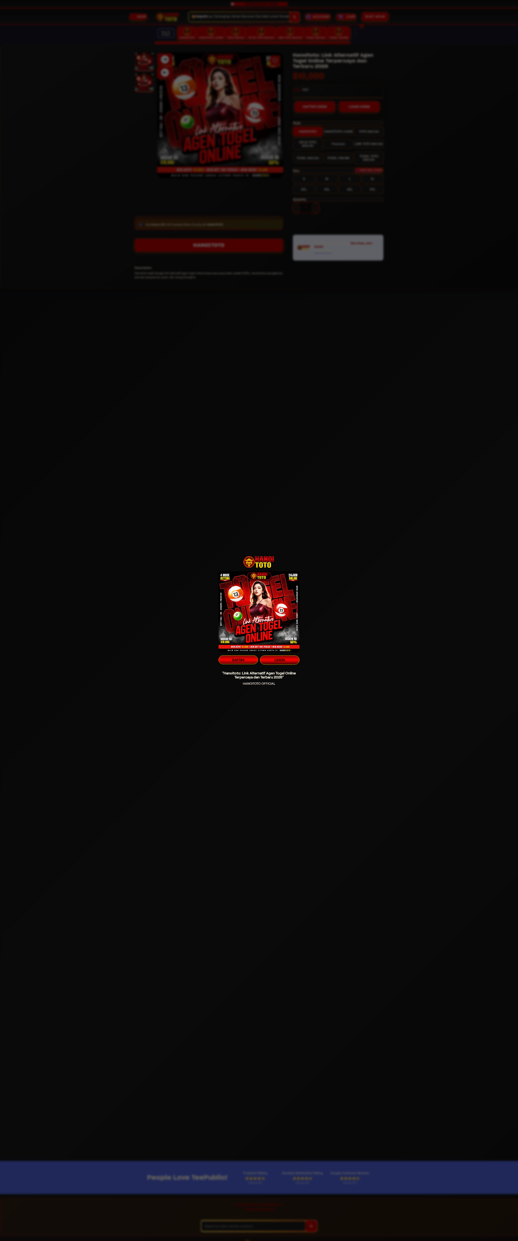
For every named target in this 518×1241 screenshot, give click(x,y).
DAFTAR (238, 660)
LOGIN (279, 660)
